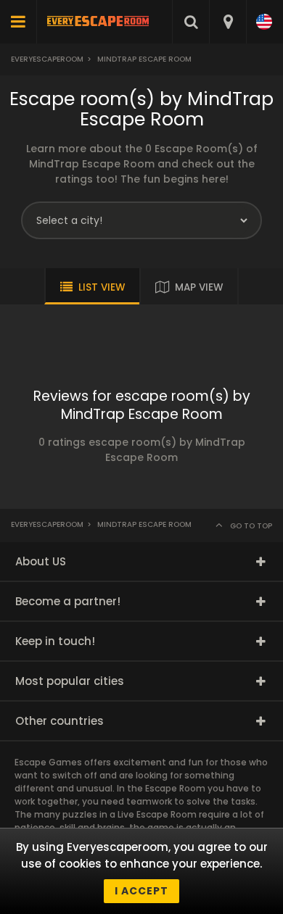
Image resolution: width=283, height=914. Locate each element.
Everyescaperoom (47, 59)
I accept (141, 891)
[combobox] (227, 21)
